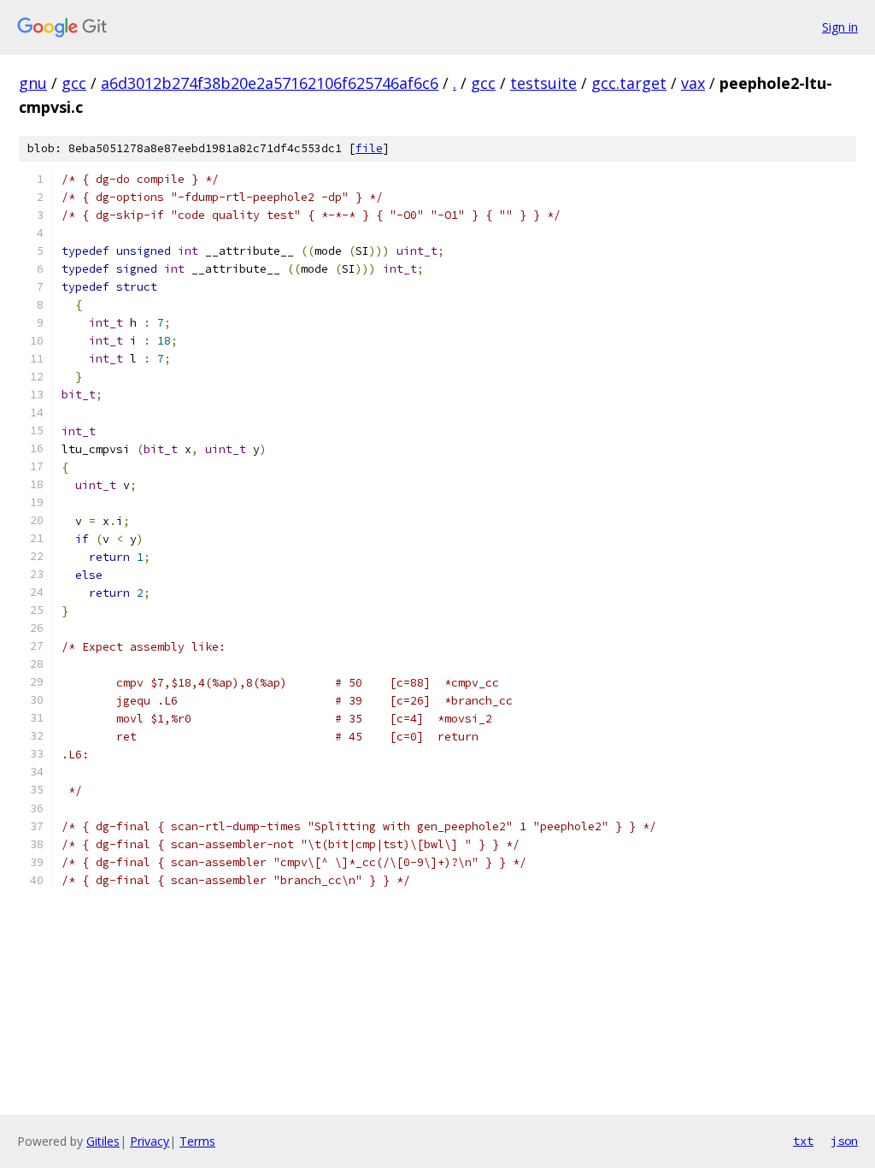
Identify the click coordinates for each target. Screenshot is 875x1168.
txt (803, 1140)
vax (693, 83)
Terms (197, 1141)
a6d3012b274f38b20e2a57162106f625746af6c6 (269, 83)
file (369, 148)
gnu (33, 83)
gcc (74, 83)
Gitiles (103, 1141)
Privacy (149, 1141)
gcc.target (629, 83)
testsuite (543, 83)
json (844, 1140)
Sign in (840, 27)
